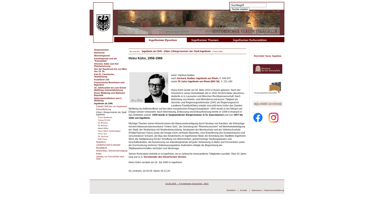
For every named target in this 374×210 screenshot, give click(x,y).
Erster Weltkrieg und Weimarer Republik (109, 94)
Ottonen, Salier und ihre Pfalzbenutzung (106, 65)
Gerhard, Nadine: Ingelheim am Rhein (197, 78)
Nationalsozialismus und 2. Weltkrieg (108, 99)
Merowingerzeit (102, 55)
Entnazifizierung (103, 109)
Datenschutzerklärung (274, 190)
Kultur (98, 153)
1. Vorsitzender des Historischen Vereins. (164, 157)
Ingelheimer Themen (205, 40)
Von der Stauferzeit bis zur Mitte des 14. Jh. (110, 70)
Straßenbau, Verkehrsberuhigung (111, 151)
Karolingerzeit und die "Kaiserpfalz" (105, 59)
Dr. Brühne (103, 125)
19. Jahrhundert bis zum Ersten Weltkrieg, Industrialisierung (110, 89)
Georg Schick (104, 120)
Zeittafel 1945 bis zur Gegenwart (111, 106)
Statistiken (101, 142)
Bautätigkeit (101, 148)
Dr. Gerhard (103, 136)
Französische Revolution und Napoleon (109, 83)
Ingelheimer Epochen (163, 40)
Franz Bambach (105, 117)
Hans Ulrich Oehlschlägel (109, 131)
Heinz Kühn (103, 128)
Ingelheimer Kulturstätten (250, 40)
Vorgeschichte (101, 50)
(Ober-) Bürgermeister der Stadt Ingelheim (111, 113)
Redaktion (231, 190)
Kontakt (243, 190)
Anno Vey (102, 134)
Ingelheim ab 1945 (103, 103)
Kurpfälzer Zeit (101, 79)
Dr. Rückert (103, 123)
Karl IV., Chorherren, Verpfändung (104, 75)
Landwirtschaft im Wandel (108, 145)
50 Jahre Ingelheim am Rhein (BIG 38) (199, 81)
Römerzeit (99, 53)
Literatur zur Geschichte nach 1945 (110, 157)
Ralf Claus (102, 139)
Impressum (256, 190)
